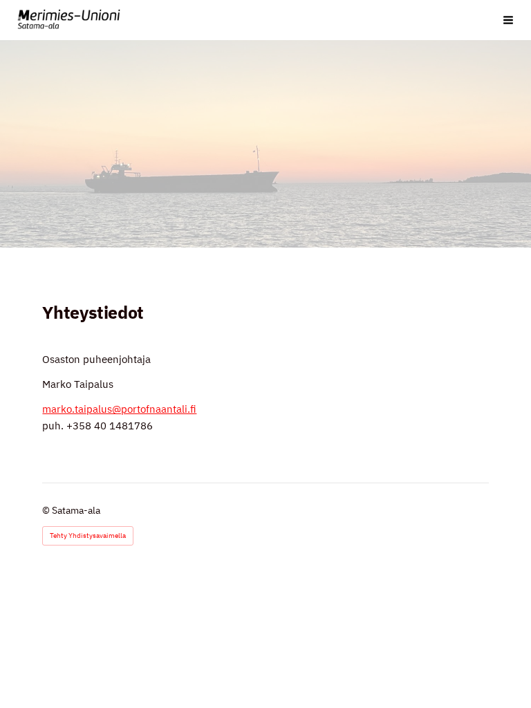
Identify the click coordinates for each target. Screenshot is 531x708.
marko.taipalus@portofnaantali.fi (119, 409)
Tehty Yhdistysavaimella (88, 535)
